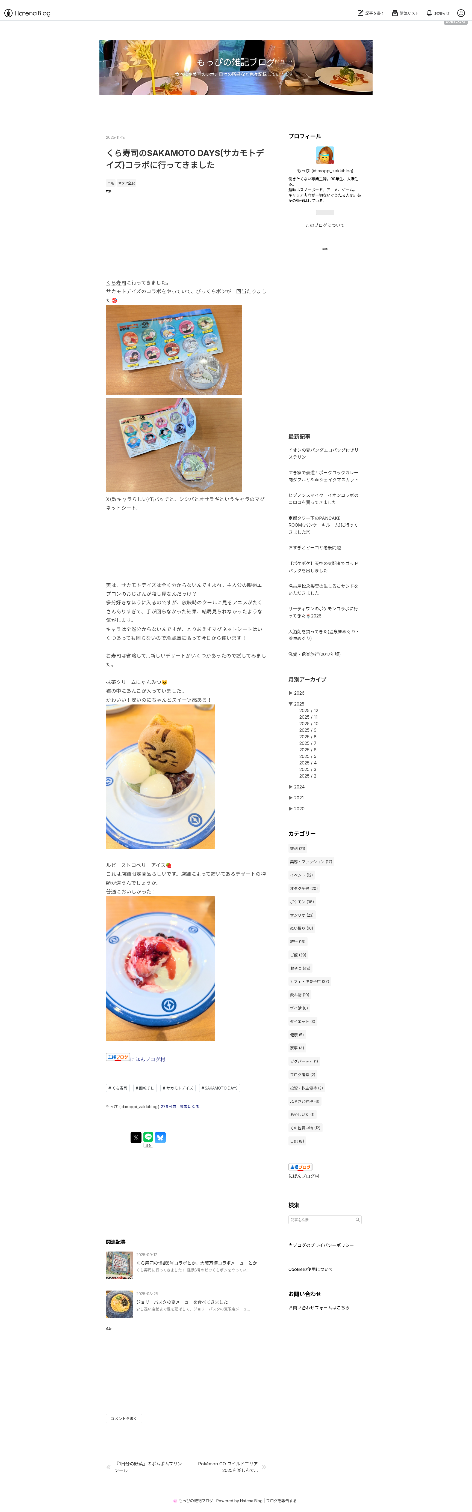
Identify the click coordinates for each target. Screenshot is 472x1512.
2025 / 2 (307, 776)
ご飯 (110, 183)
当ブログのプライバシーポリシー (321, 1245)
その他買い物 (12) (305, 1128)
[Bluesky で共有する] (160, 1137)
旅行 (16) (298, 941)
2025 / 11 (308, 717)
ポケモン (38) (302, 901)
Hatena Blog (251, 1500)
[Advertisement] (186, 231)
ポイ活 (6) (299, 1008)
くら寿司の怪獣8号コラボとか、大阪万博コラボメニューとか (196, 1263)
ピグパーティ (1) (304, 1061)
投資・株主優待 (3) (306, 1088)
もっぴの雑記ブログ (236, 62)
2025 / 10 (308, 723)
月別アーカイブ (307, 679)
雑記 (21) (297, 848)
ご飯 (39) (298, 955)
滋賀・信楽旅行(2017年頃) (314, 654)
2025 (299, 704)
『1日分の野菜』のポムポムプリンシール (148, 1467)
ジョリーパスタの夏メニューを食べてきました (182, 1302)
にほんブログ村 (148, 1059)
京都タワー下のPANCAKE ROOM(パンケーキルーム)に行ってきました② (323, 525)
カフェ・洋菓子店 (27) (309, 981)
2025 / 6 (308, 749)
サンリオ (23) (302, 915)
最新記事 (299, 436)
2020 (299, 808)
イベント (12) (301, 875)
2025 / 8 (308, 736)
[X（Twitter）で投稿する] (136, 1137)
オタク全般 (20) (304, 888)
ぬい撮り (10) (301, 928)
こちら (343, 1307)
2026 (299, 693)
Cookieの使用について (310, 1269)
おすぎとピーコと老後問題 (314, 547)
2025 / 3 (307, 769)
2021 (299, 797)
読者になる (455, 21)
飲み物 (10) (299, 994)
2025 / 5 (307, 756)
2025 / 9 (308, 730)
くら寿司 (116, 283)
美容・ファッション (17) (311, 861)
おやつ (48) (300, 968)
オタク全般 (126, 183)
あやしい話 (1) (302, 1114)
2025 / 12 (308, 710)
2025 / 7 (308, 743)
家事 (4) (297, 1048)
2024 (299, 787)
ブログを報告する (281, 1500)
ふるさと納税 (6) (305, 1101)
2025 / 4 (308, 763)
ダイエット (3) (302, 1021)
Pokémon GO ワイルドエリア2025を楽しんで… (228, 1467)
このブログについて (325, 225)
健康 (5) (297, 1035)
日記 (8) (297, 1141)
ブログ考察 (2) (302, 1074)
